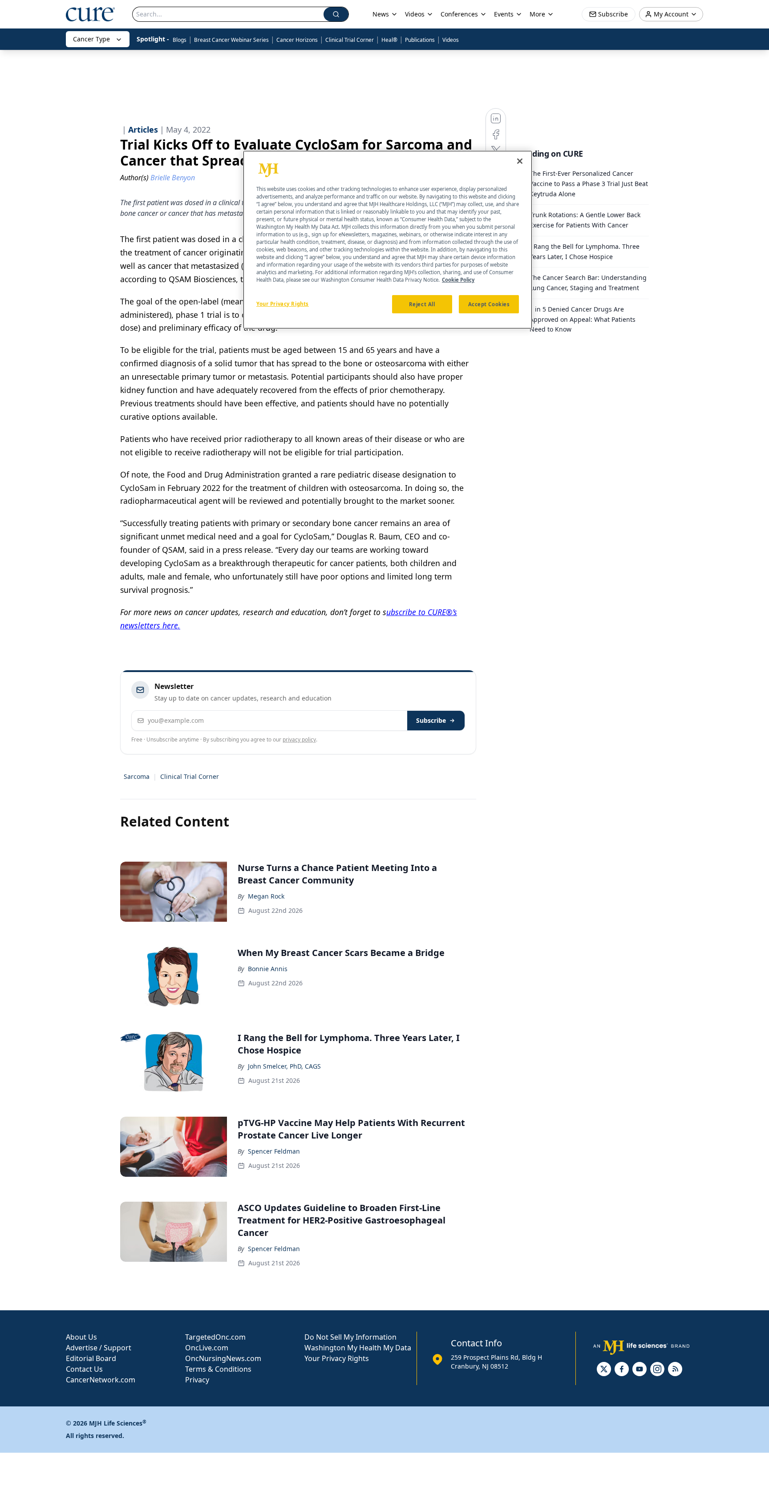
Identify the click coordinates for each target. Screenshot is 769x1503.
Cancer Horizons (297, 40)
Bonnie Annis (267, 968)
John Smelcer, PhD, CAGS (284, 1066)
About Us (81, 1337)
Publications (420, 40)
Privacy (197, 1380)
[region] (387, 239)
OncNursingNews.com (223, 1358)
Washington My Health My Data (357, 1348)
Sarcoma (137, 776)
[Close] (520, 161)
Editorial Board (91, 1358)
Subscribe (431, 720)
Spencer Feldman (274, 1151)
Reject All (422, 304)
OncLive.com (206, 1348)
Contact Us (84, 1369)
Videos (450, 40)
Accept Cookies (489, 304)
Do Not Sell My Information (350, 1337)
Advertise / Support (98, 1348)
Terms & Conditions (218, 1369)
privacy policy (299, 739)
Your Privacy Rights (336, 1358)
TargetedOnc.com (215, 1337)
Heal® (389, 40)
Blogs (179, 40)
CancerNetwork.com (100, 1380)
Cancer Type (91, 39)
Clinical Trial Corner (349, 40)
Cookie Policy (458, 279)
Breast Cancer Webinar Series (231, 40)
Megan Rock (266, 896)
